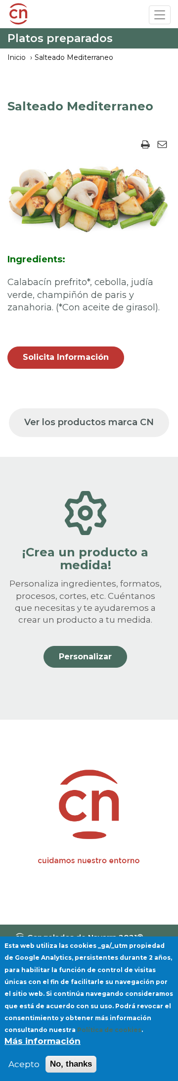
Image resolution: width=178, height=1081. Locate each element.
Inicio (16, 57)
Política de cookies (109, 1029)
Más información (42, 1041)
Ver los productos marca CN (89, 422)
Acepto (24, 1064)
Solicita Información (66, 357)
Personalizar (85, 656)
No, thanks (71, 1064)
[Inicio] (18, 15)
